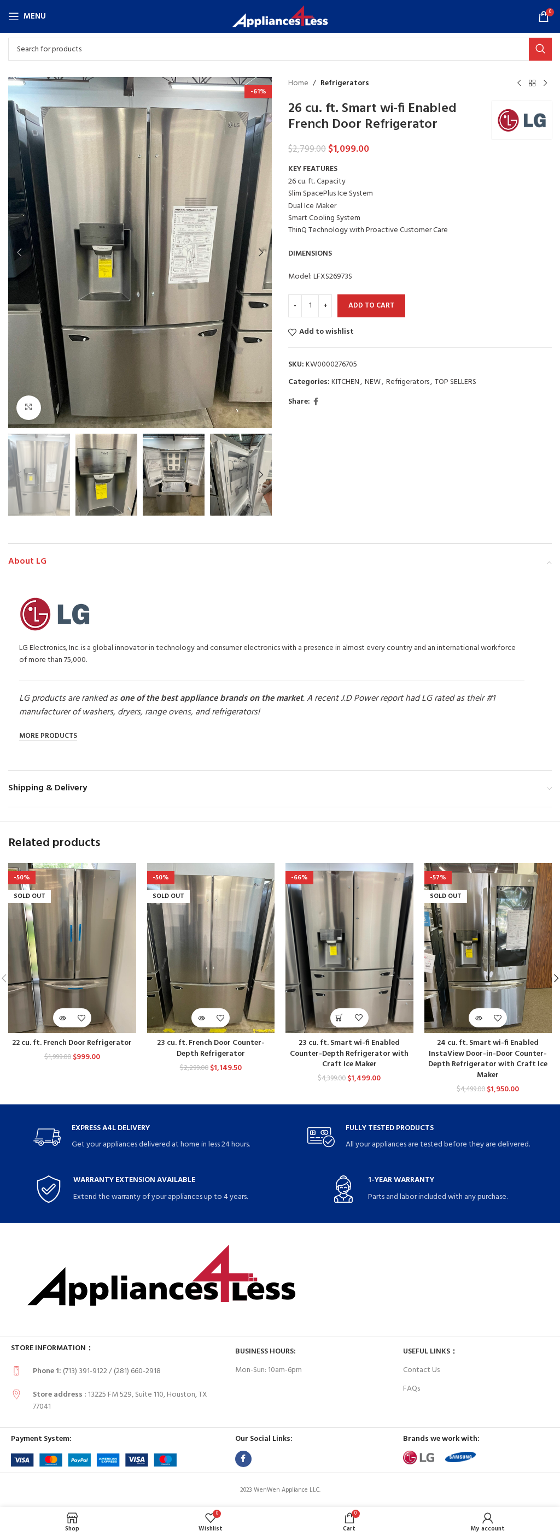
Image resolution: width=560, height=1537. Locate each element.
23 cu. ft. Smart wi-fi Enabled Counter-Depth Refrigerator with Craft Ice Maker (349, 1054)
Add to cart (371, 305)
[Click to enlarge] (28, 407)
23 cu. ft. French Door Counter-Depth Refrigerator (211, 1048)
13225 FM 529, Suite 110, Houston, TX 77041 (120, 1400)
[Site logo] (280, 16)
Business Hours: (265, 1351)
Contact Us (421, 1370)
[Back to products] (532, 83)
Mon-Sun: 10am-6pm (268, 1370)
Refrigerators (344, 84)
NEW (373, 382)
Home (298, 84)
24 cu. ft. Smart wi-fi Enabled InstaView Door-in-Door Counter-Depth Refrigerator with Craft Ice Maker (487, 1059)
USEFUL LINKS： (430, 1351)
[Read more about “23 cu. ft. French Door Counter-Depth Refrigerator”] (201, 1017)
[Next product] (545, 83)
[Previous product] (519, 83)
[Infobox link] (141, 1137)
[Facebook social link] (316, 402)
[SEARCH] (540, 49)
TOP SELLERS (455, 382)
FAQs (411, 1388)
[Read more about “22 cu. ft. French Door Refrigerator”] (62, 1017)
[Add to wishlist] (81, 1017)
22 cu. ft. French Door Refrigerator (72, 1043)
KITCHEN (345, 382)
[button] (19, 252)
